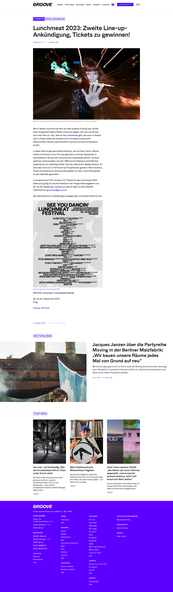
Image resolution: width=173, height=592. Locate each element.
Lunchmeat (72, 135)
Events (39, 19)
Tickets (36, 308)
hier (100, 196)
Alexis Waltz (96, 377)
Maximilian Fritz (38, 42)
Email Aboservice (40, 548)
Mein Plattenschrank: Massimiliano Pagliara (82, 469)
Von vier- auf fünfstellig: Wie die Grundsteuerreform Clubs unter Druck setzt (49, 470)
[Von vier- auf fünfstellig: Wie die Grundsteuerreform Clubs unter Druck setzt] (49, 442)
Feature (36, 494)
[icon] (138, 5)
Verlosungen (55, 19)
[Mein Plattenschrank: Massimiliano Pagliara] (86, 442)
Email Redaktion (39, 545)
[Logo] (42, 4)
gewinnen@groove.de (56, 190)
